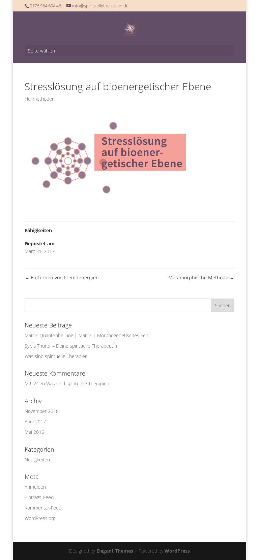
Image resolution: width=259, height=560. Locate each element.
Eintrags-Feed (39, 497)
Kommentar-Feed (43, 507)
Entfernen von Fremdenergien (62, 277)
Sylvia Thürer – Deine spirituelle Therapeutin (71, 346)
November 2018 (42, 411)
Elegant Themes (114, 551)
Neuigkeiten (37, 459)
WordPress (177, 551)
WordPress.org (40, 518)
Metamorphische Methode (201, 277)
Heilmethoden (40, 99)
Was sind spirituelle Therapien (56, 356)
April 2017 (35, 421)
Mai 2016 (34, 432)
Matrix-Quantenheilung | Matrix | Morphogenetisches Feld (87, 335)
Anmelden (35, 487)
